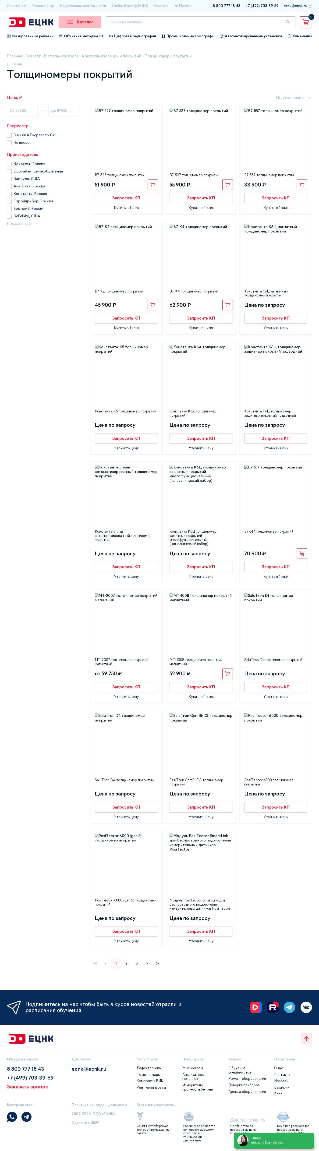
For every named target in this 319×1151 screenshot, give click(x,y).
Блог (278, 1094)
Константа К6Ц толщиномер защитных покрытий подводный (270, 413)
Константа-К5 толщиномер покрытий (125, 411)
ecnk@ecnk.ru (295, 5)
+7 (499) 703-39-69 (262, 5)
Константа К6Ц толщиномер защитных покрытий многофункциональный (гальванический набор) (193, 538)
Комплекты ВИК (150, 1081)
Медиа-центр (43, 5)
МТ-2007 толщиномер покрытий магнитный (121, 662)
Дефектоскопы (149, 1068)
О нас (279, 1068)
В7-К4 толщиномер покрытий (194, 291)
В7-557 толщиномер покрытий (269, 175)
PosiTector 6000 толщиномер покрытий (269, 782)
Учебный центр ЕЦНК (129, 5)
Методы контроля (61, 56)
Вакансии (281, 1087)
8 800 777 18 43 (226, 5)
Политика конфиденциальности (99, 1105)
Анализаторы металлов (193, 1077)
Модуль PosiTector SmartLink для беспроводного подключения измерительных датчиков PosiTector (200, 904)
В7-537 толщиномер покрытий (194, 175)
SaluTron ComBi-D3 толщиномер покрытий (196, 782)
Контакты (161, 5)
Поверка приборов (244, 1085)
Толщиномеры (148, 1074)
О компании (16, 5)
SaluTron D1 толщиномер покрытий (273, 660)
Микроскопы (192, 1068)
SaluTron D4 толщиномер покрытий (124, 780)
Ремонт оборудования (247, 1078)
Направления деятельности (83, 5)
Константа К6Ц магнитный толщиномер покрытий (266, 293)
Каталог (33, 56)
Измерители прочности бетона (197, 1087)
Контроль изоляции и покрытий (111, 56)
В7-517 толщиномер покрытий (268, 531)
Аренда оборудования (247, 1091)
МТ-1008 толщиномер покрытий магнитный (196, 662)
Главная (14, 56)
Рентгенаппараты (151, 1087)
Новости (281, 1081)
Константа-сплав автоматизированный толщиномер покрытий (123, 535)
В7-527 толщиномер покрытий (120, 175)
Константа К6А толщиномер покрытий (193, 413)
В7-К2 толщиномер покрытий (119, 291)
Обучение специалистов (239, 1070)
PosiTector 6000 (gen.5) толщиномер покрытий (125, 902)
